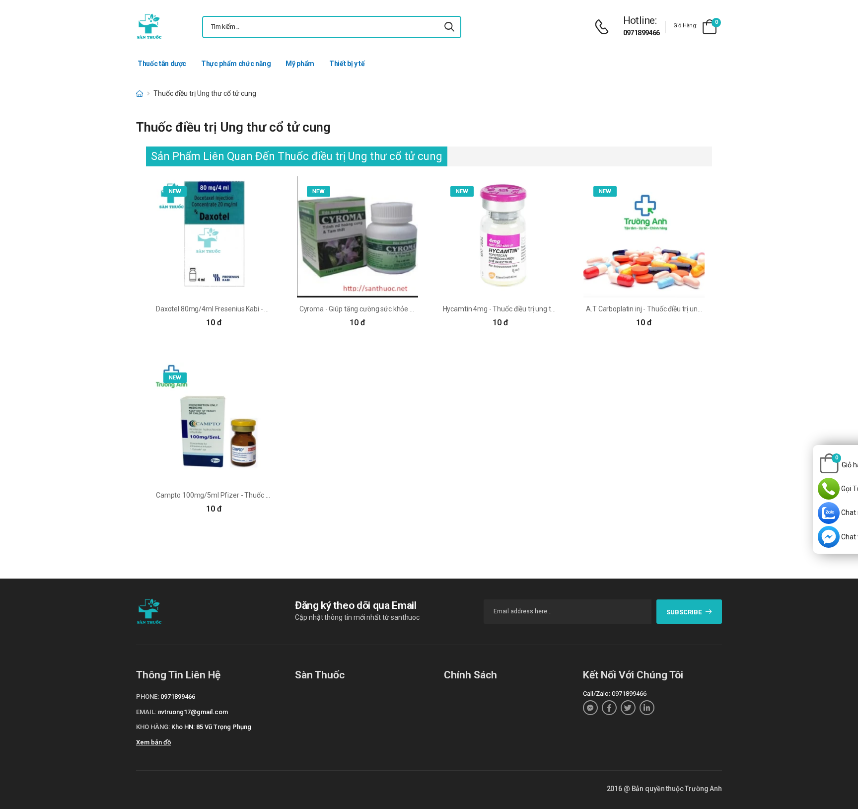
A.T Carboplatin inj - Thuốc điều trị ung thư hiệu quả (663, 309)
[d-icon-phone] (604, 27)
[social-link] (590, 707)
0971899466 (641, 32)
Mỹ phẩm (300, 64)
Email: (146, 712)
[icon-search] (449, 27)
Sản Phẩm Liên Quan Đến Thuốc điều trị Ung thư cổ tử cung (296, 156)
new (175, 191)
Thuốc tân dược (162, 64)
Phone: (147, 696)
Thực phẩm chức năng (236, 64)
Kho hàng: (153, 727)
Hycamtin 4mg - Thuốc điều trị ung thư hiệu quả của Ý (524, 309)
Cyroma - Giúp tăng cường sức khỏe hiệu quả (367, 309)
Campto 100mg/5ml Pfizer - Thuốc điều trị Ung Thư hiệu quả (248, 495)
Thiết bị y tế (346, 64)
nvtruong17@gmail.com (193, 712)
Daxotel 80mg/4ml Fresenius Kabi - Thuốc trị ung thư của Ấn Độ (252, 309)
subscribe (684, 612)
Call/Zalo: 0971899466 (614, 693)
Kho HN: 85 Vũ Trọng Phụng (211, 727)
